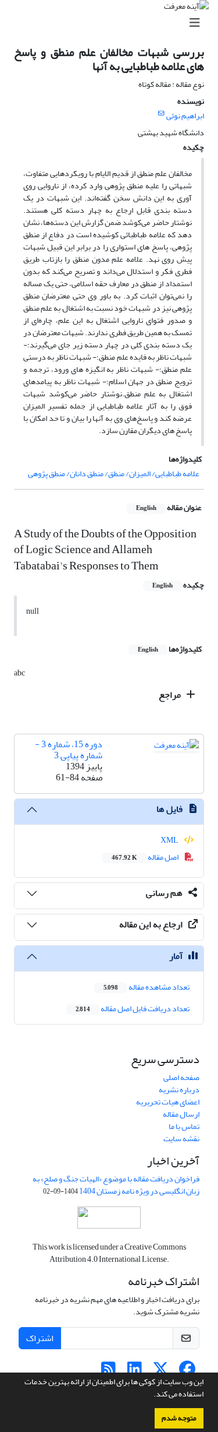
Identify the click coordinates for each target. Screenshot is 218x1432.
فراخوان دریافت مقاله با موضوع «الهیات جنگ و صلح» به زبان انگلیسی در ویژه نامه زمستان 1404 (116, 1185)
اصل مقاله (146, 857)
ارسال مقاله (181, 1114)
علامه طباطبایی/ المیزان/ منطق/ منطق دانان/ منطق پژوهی (113, 473)
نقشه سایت (181, 1138)
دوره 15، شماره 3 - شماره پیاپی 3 (68, 750)
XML (170, 840)
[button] (150, 1395)
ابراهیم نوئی (185, 116)
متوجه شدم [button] (179, 1418)
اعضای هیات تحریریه (167, 1102)
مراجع (171, 694)
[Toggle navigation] (112, 23)
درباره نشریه (179, 1089)
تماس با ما (184, 1126)
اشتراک (39, 1338)
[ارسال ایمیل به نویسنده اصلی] (161, 113)
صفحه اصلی (181, 1077)
